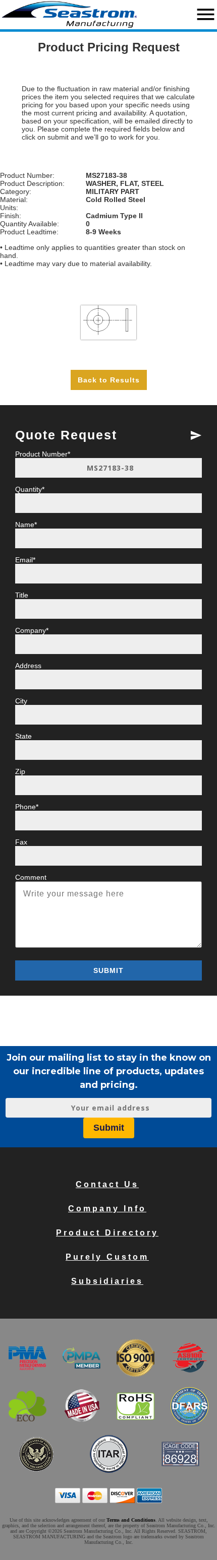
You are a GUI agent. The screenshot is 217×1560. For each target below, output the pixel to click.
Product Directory (107, 1232)
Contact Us (107, 1184)
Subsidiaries (107, 1281)
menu (205, 14)
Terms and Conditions (130, 1520)
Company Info (107, 1208)
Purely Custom (107, 1257)
